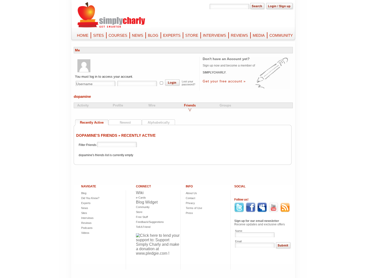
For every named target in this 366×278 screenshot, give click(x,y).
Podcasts (87, 227)
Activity (83, 105)
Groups (225, 105)
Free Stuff (142, 216)
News (84, 208)
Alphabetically (159, 122)
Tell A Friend (143, 226)
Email (238, 241)
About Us (191, 193)
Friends (190, 105)
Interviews (87, 217)
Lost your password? (188, 83)
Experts (86, 203)
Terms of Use (194, 208)
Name (238, 230)
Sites (84, 212)
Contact (190, 198)
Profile (118, 105)
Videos (85, 232)
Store (139, 211)
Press (189, 212)
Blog (83, 193)
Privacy (190, 203)
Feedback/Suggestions (146, 221)
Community (143, 207)
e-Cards (141, 197)
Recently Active (92, 122)
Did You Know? (90, 198)
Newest (125, 122)
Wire (151, 105)
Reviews (86, 222)
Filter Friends (88, 145)
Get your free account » (224, 81)
